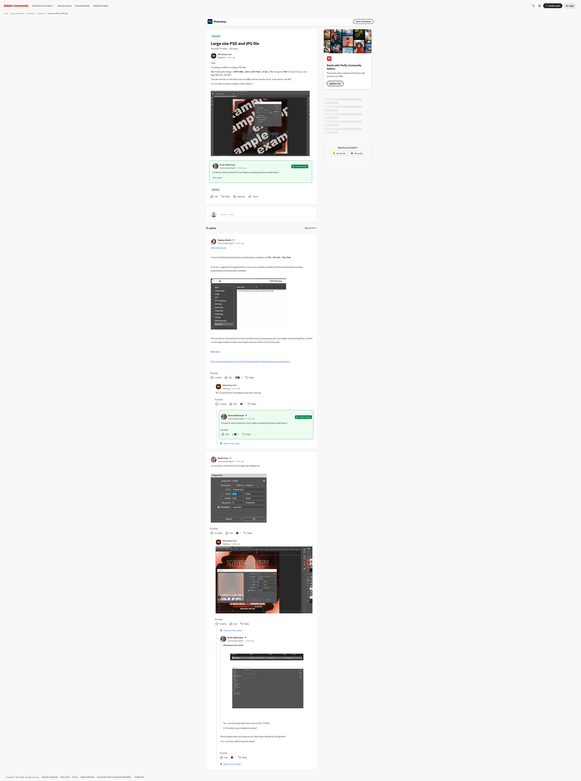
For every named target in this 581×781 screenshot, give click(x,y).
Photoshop (31, 13)
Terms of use (65, 777)
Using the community (49, 777)
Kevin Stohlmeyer (227, 164)
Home (6, 13)
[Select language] (539, 5)
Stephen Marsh (224, 240)
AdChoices (140, 777)
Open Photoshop (363, 21)
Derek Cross (223, 458)
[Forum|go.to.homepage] (16, 5)
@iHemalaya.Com (218, 247)
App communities (17, 13)
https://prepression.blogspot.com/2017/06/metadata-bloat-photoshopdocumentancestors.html (250, 361)
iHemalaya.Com (225, 54)
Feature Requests (82, 5)
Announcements (64, 5)
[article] (261, 309)
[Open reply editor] (261, 214)
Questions (41, 13)
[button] (552, 5)
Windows (215, 190)
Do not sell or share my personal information (114, 777)
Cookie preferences (87, 777)
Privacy (75, 777)
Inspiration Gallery (100, 5)
